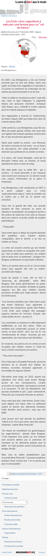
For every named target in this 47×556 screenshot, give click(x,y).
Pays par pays (7, 493)
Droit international (9, 511)
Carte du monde (10, 498)
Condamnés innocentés (13, 546)
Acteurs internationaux (11, 529)
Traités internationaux (13, 515)
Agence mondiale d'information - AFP (26, 474)
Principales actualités (10, 485)
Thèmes (5, 537)
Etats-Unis (43, 37)
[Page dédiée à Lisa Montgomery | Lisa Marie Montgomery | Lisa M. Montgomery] (16, 70)
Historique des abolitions (14, 506)
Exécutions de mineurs (13, 541)
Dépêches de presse (9, 16)
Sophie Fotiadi (7, 552)
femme (12, 66)
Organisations (10, 533)
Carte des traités (10, 524)
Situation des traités (12, 520)
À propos (42, 552)
